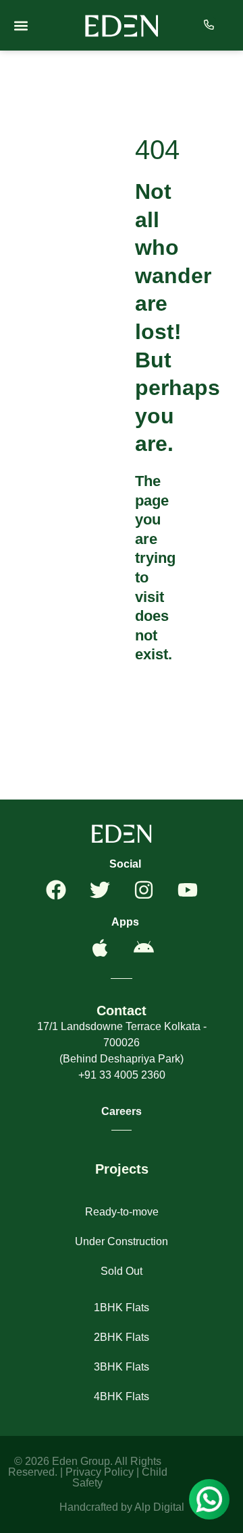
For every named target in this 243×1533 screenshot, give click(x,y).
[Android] (144, 948)
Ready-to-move (122, 1212)
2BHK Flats (121, 1337)
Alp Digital (159, 1507)
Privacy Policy (99, 1472)
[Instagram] (144, 890)
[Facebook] (56, 890)
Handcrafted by (96, 1507)
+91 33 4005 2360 (121, 1075)
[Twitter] (100, 890)
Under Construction (121, 1241)
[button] (20, 25)
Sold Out (121, 1271)
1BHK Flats (121, 1307)
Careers (121, 1111)
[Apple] (100, 948)
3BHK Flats (121, 1367)
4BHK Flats (121, 1396)
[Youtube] (187, 890)
